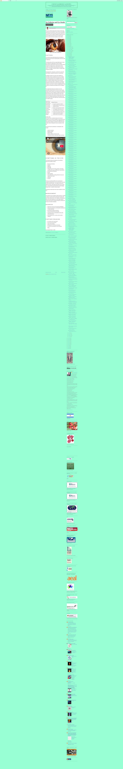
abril (69, 332)
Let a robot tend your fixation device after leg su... (72, 293)
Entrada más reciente (48, 272)
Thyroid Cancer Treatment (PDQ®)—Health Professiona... (72, 312)
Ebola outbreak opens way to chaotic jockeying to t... (72, 290)
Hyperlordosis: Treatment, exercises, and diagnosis (71, 199)
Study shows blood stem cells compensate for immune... (72, 216)
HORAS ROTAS (70, 661)
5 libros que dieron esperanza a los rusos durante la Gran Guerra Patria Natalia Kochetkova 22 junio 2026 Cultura (72, 624)
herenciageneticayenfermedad (72, 634)
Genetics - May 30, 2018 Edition (72, 235)
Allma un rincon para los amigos (72, 743)
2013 (68, 343)
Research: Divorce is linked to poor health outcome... (72, 232)
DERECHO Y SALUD (71, 655)
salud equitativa (74, 372)
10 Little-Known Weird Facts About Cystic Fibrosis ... (72, 263)
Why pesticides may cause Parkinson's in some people (72, 248)
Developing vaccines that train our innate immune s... (72, 85)
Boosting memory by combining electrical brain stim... (72, 246)
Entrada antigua (63, 272)
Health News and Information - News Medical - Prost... (72, 60)
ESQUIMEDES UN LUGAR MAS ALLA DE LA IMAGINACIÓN (72, 718)
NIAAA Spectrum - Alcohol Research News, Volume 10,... (72, 306)
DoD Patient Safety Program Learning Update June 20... (72, 242)
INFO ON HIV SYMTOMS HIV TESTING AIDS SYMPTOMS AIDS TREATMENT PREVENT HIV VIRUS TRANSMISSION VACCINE (72, 734)
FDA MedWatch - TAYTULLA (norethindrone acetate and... (72, 304)
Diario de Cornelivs (70, 668)
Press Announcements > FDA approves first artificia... (72, 65)
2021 (68, 42)
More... (49, 227)
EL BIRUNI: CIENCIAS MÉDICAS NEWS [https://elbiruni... (71, 58)
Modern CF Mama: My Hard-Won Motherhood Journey (72, 265)
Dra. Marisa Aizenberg (71, 674)
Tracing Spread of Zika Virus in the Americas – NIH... (72, 273)
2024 (68, 38)
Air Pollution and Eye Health (49, 12)
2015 (68, 340)
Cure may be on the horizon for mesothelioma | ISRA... (72, 295)
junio (69, 54)
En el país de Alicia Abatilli (71, 643)
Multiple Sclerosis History (71, 223)
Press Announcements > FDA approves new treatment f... (72, 201)
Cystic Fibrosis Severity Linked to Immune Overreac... (72, 282)
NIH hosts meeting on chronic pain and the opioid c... (72, 210)
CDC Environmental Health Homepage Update (72, 267)
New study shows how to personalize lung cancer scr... (72, 331)
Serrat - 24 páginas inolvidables (73, 707)
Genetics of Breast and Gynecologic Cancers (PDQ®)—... (72, 323)
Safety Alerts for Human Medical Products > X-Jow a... (72, 269)
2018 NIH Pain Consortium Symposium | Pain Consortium (72, 301)
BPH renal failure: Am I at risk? (72, 254)
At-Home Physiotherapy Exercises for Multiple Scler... (72, 227)
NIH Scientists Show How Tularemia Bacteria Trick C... (72, 71)
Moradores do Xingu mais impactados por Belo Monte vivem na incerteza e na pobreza (72, 726)
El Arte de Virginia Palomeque (72, 700)
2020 (68, 43)
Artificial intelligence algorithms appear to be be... (72, 326)
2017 (68, 338)
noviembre (70, 48)
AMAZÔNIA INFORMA (71, 724)
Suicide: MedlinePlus (71, 271)
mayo (69, 55)
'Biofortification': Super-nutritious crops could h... (72, 244)
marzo (69, 334)
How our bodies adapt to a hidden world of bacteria (72, 288)
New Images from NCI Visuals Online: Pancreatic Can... (72, 77)
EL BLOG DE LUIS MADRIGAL (70, 682)
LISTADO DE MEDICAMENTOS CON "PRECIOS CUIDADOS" (72, 730)
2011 (68, 345)
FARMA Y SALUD (70, 729)
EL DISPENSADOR (70, 622)
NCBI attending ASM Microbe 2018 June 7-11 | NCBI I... (72, 74)
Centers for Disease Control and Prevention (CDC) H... (72, 79)
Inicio (56, 272)
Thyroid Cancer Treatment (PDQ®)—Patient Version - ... (72, 310)
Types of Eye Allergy (51, 223)
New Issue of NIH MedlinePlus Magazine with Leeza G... (72, 286)
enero (69, 336)
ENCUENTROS (70, 706)
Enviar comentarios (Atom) (52, 274)
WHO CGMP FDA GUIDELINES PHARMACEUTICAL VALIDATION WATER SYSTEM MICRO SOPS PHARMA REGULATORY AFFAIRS (72, 687)
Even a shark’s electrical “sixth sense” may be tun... (72, 63)
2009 (68, 348)
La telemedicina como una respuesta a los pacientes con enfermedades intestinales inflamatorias (74, 677)
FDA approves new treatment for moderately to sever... (72, 67)
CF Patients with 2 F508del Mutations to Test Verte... (72, 261)
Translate (73, 28)
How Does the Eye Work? (52, 222)
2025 (68, 37)
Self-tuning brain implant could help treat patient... (72, 308)
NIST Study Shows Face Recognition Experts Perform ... (72, 277)
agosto (69, 52)
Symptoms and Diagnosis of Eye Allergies (55, 226)
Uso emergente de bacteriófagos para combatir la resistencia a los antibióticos (74, 651)
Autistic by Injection (70, 712)
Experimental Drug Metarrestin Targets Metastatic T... (72, 208)
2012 (68, 344)
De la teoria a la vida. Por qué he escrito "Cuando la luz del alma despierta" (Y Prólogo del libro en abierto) (73, 671)
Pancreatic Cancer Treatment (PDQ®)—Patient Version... (72, 315)
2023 (68, 39)
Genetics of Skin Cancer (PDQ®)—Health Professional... (72, 319)
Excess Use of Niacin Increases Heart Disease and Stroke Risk (73, 690)
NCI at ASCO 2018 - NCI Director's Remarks (71, 205)
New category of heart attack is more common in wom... (72, 220)
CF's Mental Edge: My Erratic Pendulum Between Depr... (72, 87)
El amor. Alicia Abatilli (74, 644)
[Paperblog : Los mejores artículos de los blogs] (69, 459)
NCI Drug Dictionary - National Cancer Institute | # (72, 89)
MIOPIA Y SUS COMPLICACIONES (74, 695)
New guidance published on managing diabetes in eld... (72, 212)
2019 (68, 44)
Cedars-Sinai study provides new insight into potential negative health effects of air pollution (58, 113)
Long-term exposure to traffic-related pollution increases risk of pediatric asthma (58, 105)
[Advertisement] (53, 265)
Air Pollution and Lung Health (53, 221)
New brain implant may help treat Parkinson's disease (72, 214)
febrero (70, 335)
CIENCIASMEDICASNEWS (61, 4)
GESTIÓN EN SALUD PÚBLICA (72, 627)
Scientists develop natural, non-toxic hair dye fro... (72, 234)
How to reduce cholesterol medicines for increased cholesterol (73, 737)
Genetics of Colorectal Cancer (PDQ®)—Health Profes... (72, 321)
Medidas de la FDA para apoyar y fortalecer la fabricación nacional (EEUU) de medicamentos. (71, 636)
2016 (68, 339)
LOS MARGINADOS (70, 639)
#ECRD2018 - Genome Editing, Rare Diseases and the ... (72, 297)
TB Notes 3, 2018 (70, 83)
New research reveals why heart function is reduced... (72, 329)
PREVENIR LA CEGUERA (71, 694)
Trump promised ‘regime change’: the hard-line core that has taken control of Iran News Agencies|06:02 (72, 641)
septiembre (70, 50)
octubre (70, 49)
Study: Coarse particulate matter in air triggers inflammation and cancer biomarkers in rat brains (58, 109)
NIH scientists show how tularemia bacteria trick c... (72, 69)
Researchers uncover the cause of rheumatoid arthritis (72, 240)
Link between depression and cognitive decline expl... (72, 259)
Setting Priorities (70, 75)
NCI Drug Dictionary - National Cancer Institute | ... (72, 91)
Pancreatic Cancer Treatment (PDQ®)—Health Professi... (72, 317)
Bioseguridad (69, 649)
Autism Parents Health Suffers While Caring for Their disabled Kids (74, 714)
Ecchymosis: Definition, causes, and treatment (72, 256)
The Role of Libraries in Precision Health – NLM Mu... (72, 284)
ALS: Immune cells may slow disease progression (72, 251)
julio (69, 53)
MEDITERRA (70, 741)
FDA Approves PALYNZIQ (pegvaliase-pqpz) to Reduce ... (72, 275)
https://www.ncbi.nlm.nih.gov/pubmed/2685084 (55, 206)
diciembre (70, 47)
